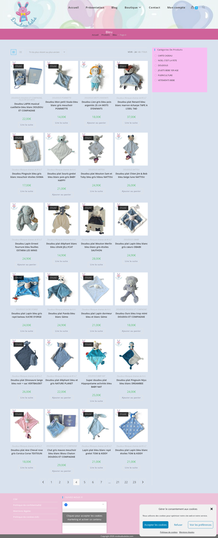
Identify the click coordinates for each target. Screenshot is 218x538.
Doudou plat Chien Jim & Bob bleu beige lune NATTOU (131, 175)
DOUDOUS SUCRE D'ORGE (27, 309)
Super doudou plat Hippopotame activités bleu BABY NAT (96, 383)
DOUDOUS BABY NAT (96, 376)
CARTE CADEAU (165, 55)
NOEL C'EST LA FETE (167, 60)
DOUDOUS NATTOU (96, 169)
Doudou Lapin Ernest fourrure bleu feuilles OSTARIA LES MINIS (26, 247)
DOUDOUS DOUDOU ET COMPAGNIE (26, 98)
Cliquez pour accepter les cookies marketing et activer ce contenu (84, 517)
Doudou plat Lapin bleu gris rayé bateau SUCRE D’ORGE (26, 315)
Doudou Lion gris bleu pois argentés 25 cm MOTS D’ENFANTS (96, 105)
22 (126, 482)
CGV (15, 499)
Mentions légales (186, 532)
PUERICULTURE (165, 75)
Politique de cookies (169, 532)
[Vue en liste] (20, 52)
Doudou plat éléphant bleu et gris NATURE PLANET (61, 382)
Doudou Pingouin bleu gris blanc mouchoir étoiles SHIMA (26, 175)
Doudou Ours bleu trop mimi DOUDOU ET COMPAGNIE (131, 315)
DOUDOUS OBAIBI (131, 239)
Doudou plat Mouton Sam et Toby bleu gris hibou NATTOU (96, 175)
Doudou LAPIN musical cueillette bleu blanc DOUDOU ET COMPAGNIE (26, 107)
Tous (144, 52)
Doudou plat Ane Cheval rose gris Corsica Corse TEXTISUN (27, 452)
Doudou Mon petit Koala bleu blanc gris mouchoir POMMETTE (61, 105)
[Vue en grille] (13, 52)
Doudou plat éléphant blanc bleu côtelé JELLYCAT (61, 245)
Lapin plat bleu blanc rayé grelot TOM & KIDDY (96, 452)
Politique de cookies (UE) (26, 516)
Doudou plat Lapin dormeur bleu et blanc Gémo (96, 315)
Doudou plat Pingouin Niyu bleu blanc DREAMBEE (131, 382)
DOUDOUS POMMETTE (61, 98)
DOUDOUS (163, 65)
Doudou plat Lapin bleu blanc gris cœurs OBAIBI (131, 245)
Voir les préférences (200, 524)
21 (117, 482)
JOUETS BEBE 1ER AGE (168, 70)
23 (134, 482)
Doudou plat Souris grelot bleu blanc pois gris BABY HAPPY (61, 177)
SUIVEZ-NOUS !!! (74, 497)
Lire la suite (26, 124)
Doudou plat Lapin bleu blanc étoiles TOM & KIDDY (131, 452)
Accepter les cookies (155, 524)
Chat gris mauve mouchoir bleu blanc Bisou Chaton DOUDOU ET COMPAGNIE (61, 453)
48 (139, 52)
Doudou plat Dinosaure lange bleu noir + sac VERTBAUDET (27, 382)
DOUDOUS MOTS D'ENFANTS (96, 98)
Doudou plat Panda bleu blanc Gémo (61, 315)
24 (135, 52)
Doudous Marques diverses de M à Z (131, 98)
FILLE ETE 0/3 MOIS (27, 99)
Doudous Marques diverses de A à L (61, 169)
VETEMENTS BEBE (166, 80)
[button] (211, 509)
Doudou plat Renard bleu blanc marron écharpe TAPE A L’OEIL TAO (131, 105)
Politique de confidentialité (27, 505)
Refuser (178, 524)
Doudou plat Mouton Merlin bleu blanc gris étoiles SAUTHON (96, 247)
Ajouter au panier (96, 122)
